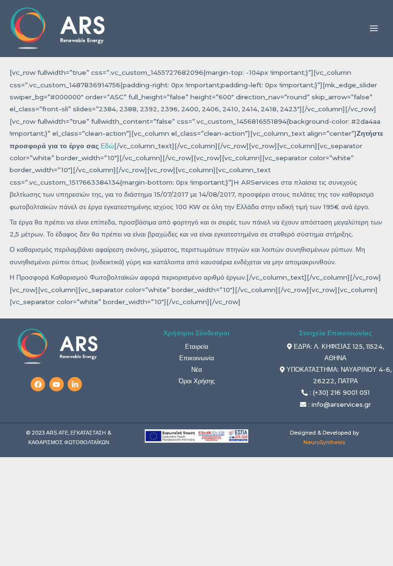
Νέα (196, 369)
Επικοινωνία (196, 358)
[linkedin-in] (76, 384)
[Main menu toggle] (374, 28)
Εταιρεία (196, 346)
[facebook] (39, 384)
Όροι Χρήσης (197, 381)
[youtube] (57, 384)
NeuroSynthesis (324, 442)
